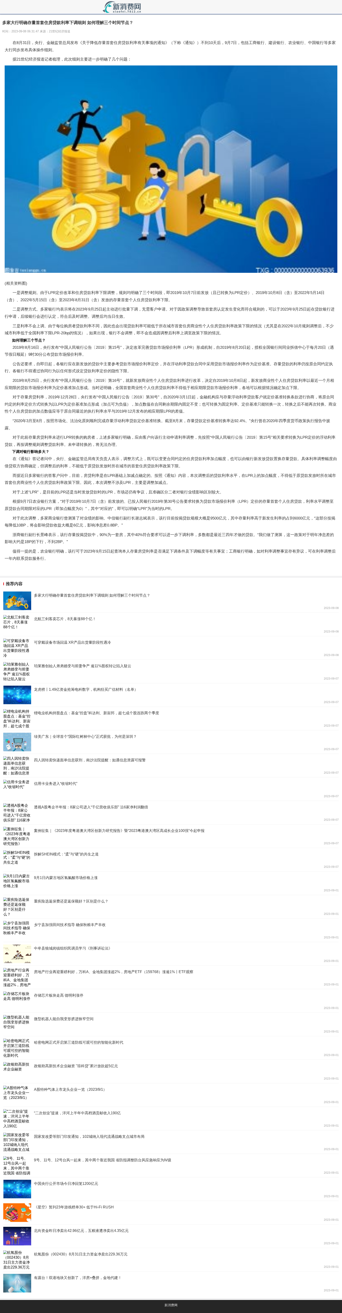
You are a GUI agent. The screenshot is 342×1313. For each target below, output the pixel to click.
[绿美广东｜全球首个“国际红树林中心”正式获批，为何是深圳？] (171, 742)
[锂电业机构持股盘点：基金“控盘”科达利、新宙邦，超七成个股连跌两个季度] (171, 718)
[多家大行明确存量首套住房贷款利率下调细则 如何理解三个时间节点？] (171, 600)
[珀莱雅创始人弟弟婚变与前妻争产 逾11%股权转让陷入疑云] (171, 671)
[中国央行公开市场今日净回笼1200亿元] (171, 1189)
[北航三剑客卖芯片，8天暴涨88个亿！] (171, 624)
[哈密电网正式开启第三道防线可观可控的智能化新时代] (171, 1048)
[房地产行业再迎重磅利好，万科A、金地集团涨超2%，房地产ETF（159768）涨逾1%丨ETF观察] (171, 977)
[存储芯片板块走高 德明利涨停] (171, 1000)
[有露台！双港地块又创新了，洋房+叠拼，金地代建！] (171, 1283)
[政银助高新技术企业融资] (171, 1071)
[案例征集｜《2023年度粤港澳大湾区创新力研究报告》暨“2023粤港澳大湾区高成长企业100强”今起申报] (171, 836)
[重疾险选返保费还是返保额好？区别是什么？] (171, 906)
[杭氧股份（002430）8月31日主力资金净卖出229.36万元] (171, 1259)
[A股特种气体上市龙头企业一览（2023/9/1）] (171, 1095)
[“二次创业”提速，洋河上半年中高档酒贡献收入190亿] (171, 1118)
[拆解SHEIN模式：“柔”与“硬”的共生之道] (171, 859)
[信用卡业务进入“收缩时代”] (171, 789)
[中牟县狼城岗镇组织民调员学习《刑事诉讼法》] (171, 953)
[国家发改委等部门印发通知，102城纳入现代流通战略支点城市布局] (171, 1142)
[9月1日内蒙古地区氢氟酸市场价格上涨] (171, 883)
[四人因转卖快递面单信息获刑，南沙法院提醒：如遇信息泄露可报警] (171, 765)
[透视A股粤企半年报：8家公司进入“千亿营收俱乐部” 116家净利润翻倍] (171, 812)
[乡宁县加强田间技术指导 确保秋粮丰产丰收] (171, 930)
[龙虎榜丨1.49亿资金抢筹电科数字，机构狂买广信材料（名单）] (171, 695)
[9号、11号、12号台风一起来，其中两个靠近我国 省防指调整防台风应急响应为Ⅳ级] (171, 1165)
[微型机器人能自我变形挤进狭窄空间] (171, 1024)
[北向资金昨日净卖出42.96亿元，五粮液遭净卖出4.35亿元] (171, 1236)
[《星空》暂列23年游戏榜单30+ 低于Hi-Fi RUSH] (171, 1212)
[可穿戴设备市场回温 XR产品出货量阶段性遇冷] (171, 648)
